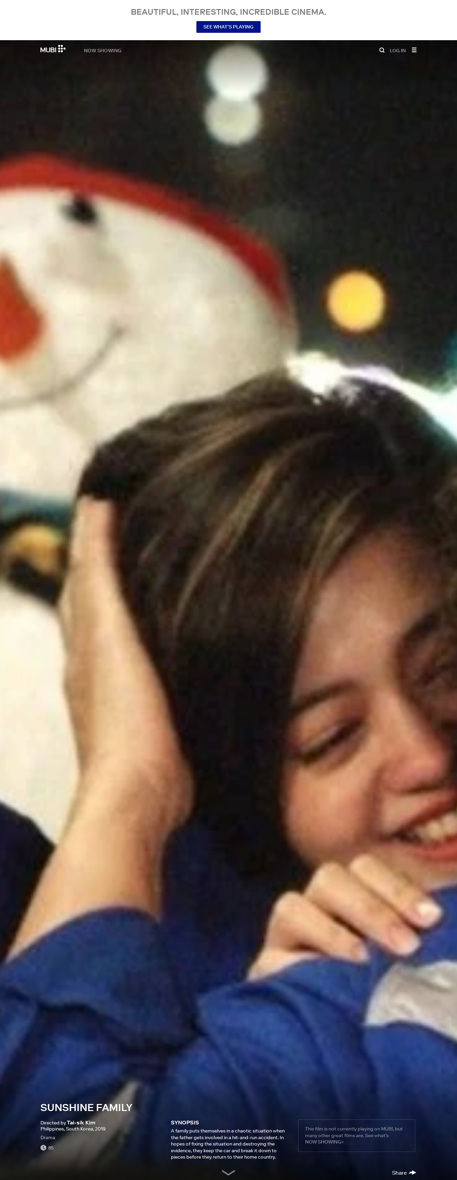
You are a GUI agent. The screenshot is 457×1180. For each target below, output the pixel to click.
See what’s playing (228, 27)
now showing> (324, 1142)
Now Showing (102, 50)
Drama (47, 1137)
